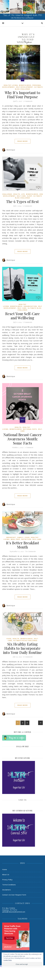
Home (4, 869)
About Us (5, 874)
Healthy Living (11, 85)
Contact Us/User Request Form (14, 895)
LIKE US (23, 800)
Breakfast (11, 537)
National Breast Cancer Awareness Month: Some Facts (22, 438)
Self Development (24, 87)
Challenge (7, 194)
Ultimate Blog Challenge (29, 88)
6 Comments (27, 657)
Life (23, 194)
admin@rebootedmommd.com (13, 912)
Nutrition (26, 539)
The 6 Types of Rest (22, 201)
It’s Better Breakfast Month (22, 544)
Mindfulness (25, 85)
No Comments (30, 551)
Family (20, 537)
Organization (30, 306)
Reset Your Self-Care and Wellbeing (22, 315)
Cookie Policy (7, 960)
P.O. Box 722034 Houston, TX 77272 (9, 909)
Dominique (10, 150)
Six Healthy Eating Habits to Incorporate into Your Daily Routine (22, 648)
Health (16, 194)
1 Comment (29, 447)
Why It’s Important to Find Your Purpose (22, 94)
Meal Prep (15, 539)
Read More (22, 141)
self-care (21, 196)
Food (27, 537)
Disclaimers (6, 890)
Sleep (29, 196)
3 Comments (27, 101)
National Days (30, 429)
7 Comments (27, 322)
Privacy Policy (7, 879)
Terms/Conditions (9, 885)
